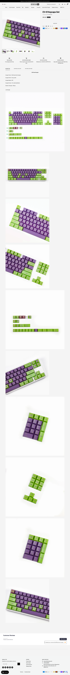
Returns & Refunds (28, 68)
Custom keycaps (12, 7)
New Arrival (18, 7)
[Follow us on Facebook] (3, 667)
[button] (47, 14)
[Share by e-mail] (52, 26)
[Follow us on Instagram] (5, 667)
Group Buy (38, 7)
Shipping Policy (28, 666)
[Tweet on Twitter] (50, 26)
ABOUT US (62, 7)
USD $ (4, 4)
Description (8, 68)
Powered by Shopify (27, 671)
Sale (22, 7)
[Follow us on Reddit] (12, 667)
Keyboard (27, 7)
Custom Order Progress (46, 7)
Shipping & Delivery (17, 68)
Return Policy (28, 662)
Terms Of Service (29, 664)
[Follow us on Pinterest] (8, 667)
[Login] (64, 4)
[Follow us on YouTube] (10, 667)
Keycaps (32, 7)
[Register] (19, 664)
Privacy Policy (28, 661)
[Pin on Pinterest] (48, 26)
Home (6, 7)
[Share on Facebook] (46, 26)
